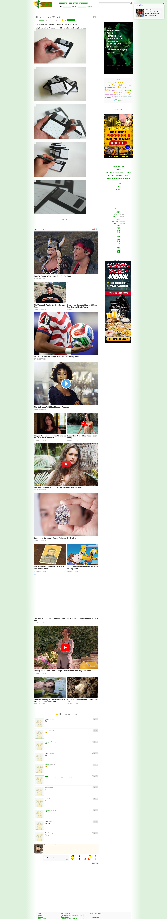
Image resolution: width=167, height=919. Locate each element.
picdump (129, 96)
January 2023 (116, 223)
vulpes (46, 753)
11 (65, 20)
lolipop (46, 719)
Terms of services (66, 913)
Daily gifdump (119, 85)
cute (109, 85)
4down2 (47, 821)
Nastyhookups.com (118, 166)
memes (122, 94)
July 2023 (116, 213)
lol (119, 94)
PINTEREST (84, 3)
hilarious (118, 92)
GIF (70, 3)
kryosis (46, 730)
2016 (118, 236)
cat (106, 85)
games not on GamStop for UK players (118, 178)
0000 (118, 252)
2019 (118, 230)
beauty (127, 83)
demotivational (116, 87)
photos (125, 96)
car (130, 83)
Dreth (46, 776)
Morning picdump (110, 96)
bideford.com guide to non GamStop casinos (118, 181)
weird (129, 98)
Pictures (40, 915)
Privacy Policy (65, 917)
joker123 (118, 183)
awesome (119, 82)
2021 (118, 227)
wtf (122, 100)
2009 (118, 249)
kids (117, 94)
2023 (118, 211)
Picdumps (40, 917)
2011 (118, 245)
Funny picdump (125, 90)
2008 (118, 250)
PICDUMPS (63, 3)
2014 (118, 240)
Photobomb (121, 96)
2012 (118, 243)
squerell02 (47, 764)
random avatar (38, 853)
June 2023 (116, 214)
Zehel (46, 833)
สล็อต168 (118, 169)
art (112, 83)
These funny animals (123, 97)
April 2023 (115, 218)
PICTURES (41, 20)
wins (119, 100)
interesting (113, 94)
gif (113, 93)
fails (130, 87)
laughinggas (47, 741)
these (116, 98)
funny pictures (109, 93)
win (115, 100)
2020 (118, 229)
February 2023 (116, 221)
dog (122, 87)
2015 (118, 238)
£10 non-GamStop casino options (118, 175)
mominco (47, 798)
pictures (108, 98)
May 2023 (115, 216)
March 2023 (116, 219)
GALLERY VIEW (71, 20)
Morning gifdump (127, 94)
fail (127, 87)
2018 (118, 232)
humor (127, 92)
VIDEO (75, 3)
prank (113, 97)
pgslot (118, 189)
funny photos (115, 90)
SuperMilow (47, 810)
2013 (118, 241)
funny (108, 90)
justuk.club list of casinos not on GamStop (118, 172)
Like (94, 17)
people (116, 96)
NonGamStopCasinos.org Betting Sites (71, 915)
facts (125, 87)
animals (108, 83)
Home (39, 913)
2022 (118, 225)
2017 (118, 234)
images (107, 94)
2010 (118, 247)
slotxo (118, 186)
